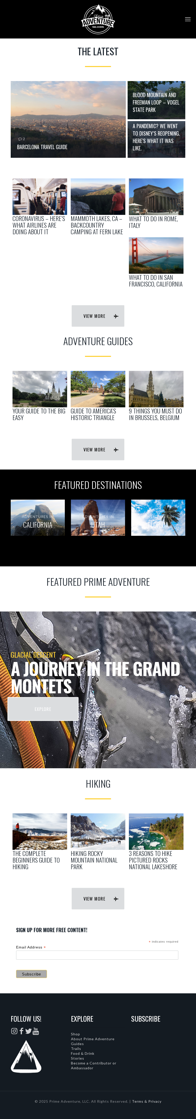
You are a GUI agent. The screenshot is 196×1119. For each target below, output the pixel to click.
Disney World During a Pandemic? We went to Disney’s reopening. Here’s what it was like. (156, 133)
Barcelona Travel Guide (42, 147)
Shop (75, 1034)
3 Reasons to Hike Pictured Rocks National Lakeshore (153, 860)
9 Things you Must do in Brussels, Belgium (155, 414)
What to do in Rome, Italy (153, 222)
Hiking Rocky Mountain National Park (94, 860)
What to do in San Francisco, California (155, 280)
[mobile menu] (187, 19)
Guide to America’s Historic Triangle (93, 414)
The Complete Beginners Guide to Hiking (36, 860)
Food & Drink (82, 1053)
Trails (76, 1048)
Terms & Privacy (147, 1101)
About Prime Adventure (93, 1039)
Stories (77, 1058)
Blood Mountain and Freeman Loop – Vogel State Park (156, 102)
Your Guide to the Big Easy (39, 414)
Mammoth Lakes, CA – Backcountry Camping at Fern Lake (97, 225)
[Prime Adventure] (98, 19)
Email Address (31, 947)
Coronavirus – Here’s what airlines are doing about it (39, 225)
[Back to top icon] (171, 1108)
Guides (77, 1044)
